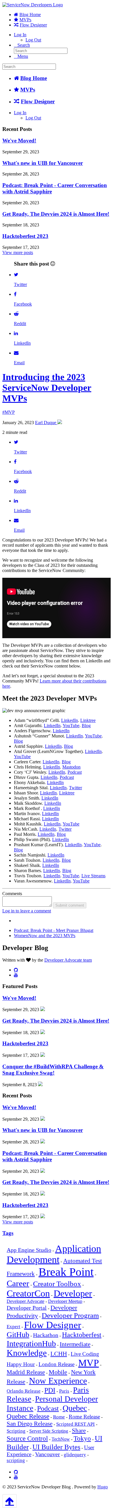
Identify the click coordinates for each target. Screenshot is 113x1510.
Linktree (88, 720)
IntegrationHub (31, 1343)
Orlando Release (24, 1391)
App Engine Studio (29, 1250)
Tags (7, 1233)
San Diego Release (29, 1423)
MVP (88, 1363)
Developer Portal (27, 1308)
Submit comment (69, 905)
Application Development (54, 1254)
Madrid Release (26, 1372)
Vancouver (47, 1454)
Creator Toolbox (57, 1284)
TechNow (61, 1439)
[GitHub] (16, 969)
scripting (16, 1460)
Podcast (75, 772)
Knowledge (27, 1353)
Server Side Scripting (48, 1431)
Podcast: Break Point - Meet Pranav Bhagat (53, 930)
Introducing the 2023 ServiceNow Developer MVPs (46, 387)
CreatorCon (28, 1293)
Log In (20, 34)
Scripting (16, 1431)
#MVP (8, 412)
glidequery (75, 1454)
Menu (22, 56)
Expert (13, 1326)
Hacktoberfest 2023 (25, 236)
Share (79, 1430)
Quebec (75, 1408)
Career (18, 1283)
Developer (73, 1293)
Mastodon (71, 766)
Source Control (27, 1438)
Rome (59, 1417)
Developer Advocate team (68, 960)
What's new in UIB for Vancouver (42, 163)
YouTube (71, 725)
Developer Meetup (65, 1301)
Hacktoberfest (81, 1335)
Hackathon (45, 1335)
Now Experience (58, 1380)
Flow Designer (33, 24)
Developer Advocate (25, 1301)
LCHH (58, 1354)
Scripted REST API (75, 1424)
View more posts (17, 252)
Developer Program (70, 1315)
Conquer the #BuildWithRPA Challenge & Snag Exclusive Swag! (53, 1069)
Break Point (66, 1271)
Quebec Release (28, 1416)
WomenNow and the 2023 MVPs (44, 935)
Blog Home (30, 14)
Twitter (75, 787)
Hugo (102, 1486)
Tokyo (82, 1438)
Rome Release (84, 1417)
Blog (86, 725)
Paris (64, 1391)
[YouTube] (16, 975)
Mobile (58, 1372)
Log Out (33, 39)
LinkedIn (69, 720)
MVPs (25, 19)
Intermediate (75, 1344)
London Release (56, 1364)
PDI (49, 1390)
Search (23, 45)
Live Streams (93, 875)
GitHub (18, 1334)
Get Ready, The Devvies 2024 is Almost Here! (55, 214)
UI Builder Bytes (56, 1447)
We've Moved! (19, 141)
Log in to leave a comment (26, 910)
